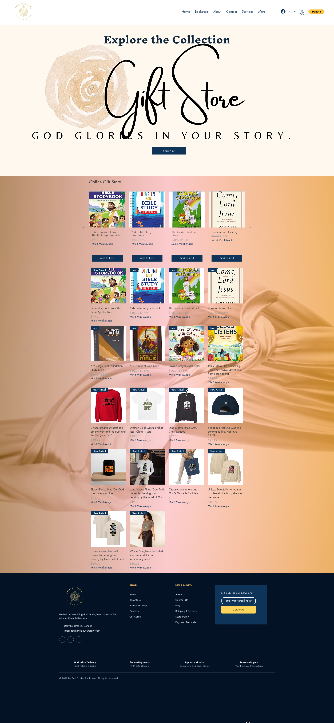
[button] (302, 12)
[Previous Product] (84, 228)
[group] (167, 228)
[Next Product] (250, 228)
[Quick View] (107, 210)
